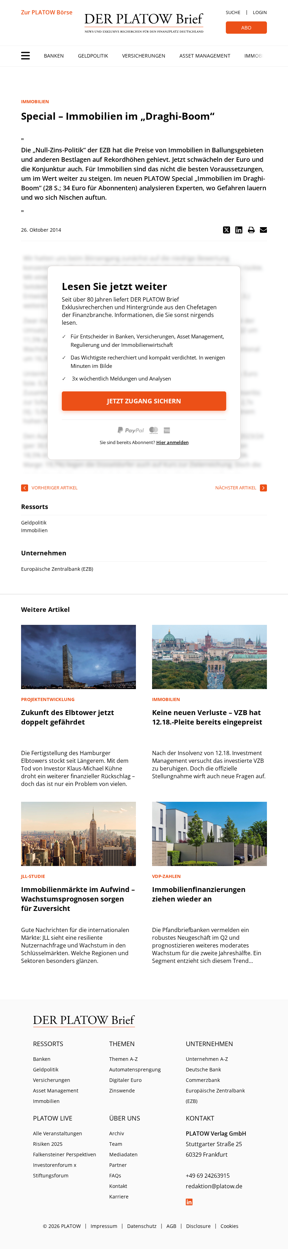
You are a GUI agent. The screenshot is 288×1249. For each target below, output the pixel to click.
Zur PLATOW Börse (46, 12)
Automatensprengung (135, 1069)
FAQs (115, 1175)
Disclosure (198, 1226)
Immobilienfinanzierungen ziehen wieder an (199, 894)
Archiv (116, 1133)
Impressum (104, 1226)
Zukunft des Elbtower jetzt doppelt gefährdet (67, 717)
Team (115, 1144)
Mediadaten (123, 1154)
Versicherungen (143, 55)
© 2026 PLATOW (62, 1226)
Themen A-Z (123, 1059)
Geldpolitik (93, 55)
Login (260, 12)
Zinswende (122, 1090)
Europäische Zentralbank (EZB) (215, 1095)
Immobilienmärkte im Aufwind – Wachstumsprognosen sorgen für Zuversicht (78, 899)
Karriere (119, 1196)
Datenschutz (142, 1226)
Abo (246, 27)
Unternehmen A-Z (207, 1059)
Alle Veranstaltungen (57, 1133)
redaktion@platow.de (214, 1186)
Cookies (229, 1226)
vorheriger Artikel (55, 487)
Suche (233, 12)
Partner (118, 1165)
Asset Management (204, 55)
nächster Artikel (235, 487)
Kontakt (118, 1186)
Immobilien (259, 55)
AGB (171, 1226)
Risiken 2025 (48, 1144)
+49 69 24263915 (208, 1175)
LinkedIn (189, 1201)
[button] (226, 229)
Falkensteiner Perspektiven (64, 1154)
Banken (54, 55)
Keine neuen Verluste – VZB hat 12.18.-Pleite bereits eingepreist (207, 717)
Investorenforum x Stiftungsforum (54, 1170)
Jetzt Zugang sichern (144, 401)
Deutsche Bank (203, 1069)
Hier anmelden (172, 442)
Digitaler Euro (125, 1080)
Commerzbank (203, 1080)
